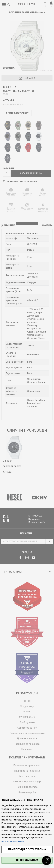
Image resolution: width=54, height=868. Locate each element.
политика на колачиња (13, 841)
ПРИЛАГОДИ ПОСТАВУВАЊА (27, 849)
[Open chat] (46, 860)
